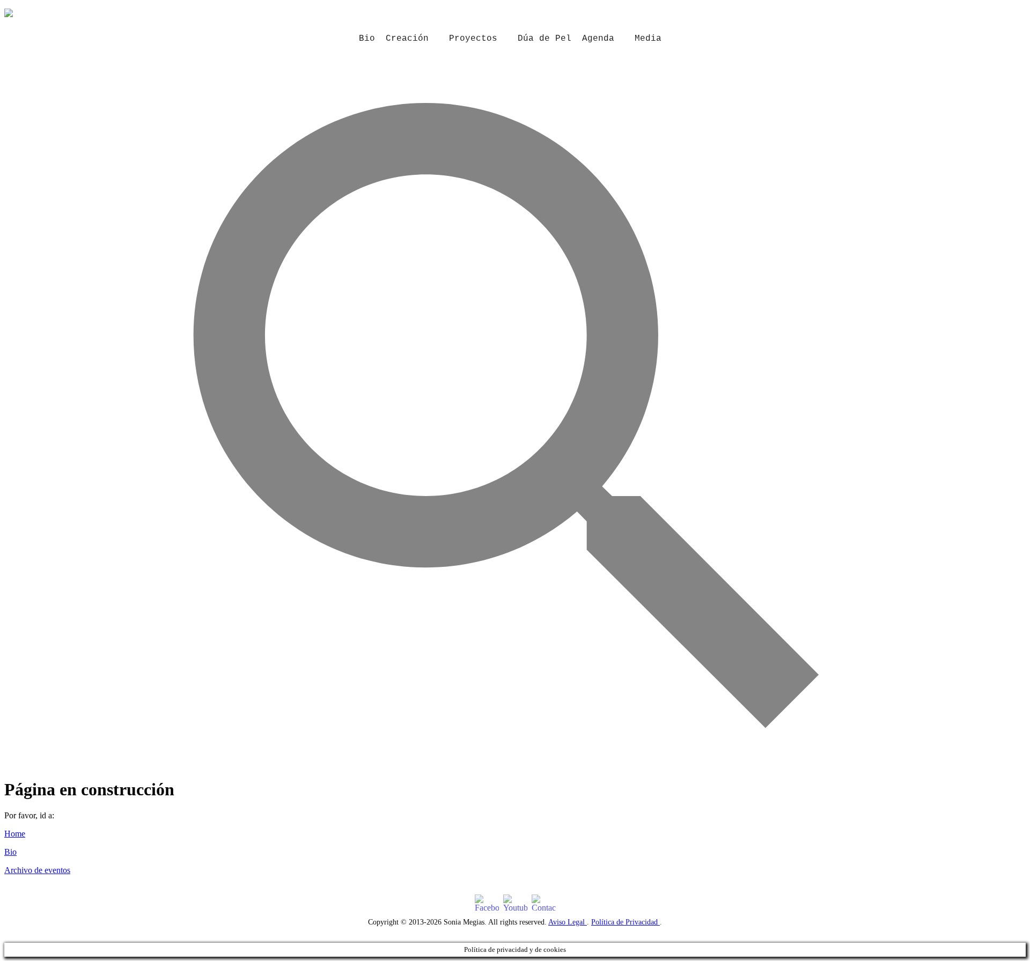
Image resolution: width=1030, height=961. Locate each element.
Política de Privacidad (625, 922)
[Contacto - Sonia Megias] (544, 904)
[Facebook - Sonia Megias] (487, 904)
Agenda (598, 38)
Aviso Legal (567, 922)
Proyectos (473, 38)
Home (14, 833)
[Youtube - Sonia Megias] (515, 904)
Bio (367, 38)
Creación (407, 38)
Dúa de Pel (544, 38)
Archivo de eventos (37, 870)
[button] (515, 762)
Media (648, 38)
